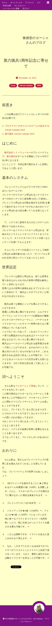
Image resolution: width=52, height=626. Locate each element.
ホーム (4, 3)
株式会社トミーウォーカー (17, 152)
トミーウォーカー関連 (11, 8)
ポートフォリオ (16, 3)
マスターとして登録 (25, 386)
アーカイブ (29, 3)
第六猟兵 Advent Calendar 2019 (19, 134)
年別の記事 (7, 6)
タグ (38, 3)
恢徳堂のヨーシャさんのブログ (20, 619)
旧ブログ (26, 8)
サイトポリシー (20, 6)
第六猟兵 (11, 156)
